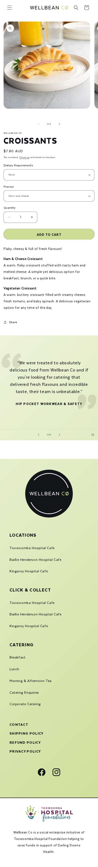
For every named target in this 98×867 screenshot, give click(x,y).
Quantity (9, 207)
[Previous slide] (38, 434)
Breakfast (17, 657)
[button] (9, 7)
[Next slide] (59, 434)
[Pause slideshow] (93, 434)
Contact (19, 724)
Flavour (9, 186)
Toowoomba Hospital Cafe (32, 548)
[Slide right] (59, 124)
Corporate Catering (25, 704)
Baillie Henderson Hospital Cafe (36, 560)
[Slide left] (38, 124)
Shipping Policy (27, 733)
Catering (22, 644)
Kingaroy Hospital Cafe (29, 571)
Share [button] (13, 322)
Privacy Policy (25, 751)
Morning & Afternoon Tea (31, 681)
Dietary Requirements (18, 165)
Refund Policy (25, 742)
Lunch (14, 669)
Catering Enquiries (24, 692)
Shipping (24, 157)
